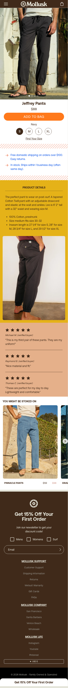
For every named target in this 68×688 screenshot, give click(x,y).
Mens (19, 539)
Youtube (34, 649)
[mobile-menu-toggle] (6, 4)
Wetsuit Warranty (34, 585)
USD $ (35, 661)
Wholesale (34, 629)
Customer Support (34, 567)
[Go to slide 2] (32, 96)
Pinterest (34, 655)
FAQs (34, 597)
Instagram (34, 643)
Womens (38, 539)
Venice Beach (34, 623)
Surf (55, 539)
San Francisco (34, 611)
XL (48, 131)
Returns (34, 579)
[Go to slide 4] (37, 96)
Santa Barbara (34, 617)
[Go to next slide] (65, 441)
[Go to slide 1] (29, 96)
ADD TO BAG (34, 117)
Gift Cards (34, 591)
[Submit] (60, 550)
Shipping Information (34, 573)
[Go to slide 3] (35, 96)
